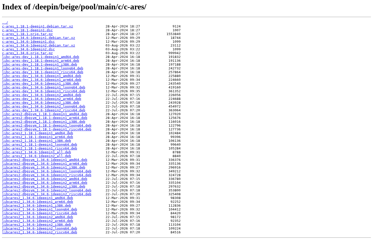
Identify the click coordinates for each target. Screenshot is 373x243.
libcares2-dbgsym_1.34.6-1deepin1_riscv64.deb (46, 175)
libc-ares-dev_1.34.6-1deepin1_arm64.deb (41, 80)
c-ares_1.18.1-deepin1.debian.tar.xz (37, 26)
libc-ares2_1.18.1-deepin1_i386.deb (36, 141)
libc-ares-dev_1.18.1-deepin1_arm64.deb (40, 61)
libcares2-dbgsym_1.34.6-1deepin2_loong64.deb (46, 190)
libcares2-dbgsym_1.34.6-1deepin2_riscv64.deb (46, 194)
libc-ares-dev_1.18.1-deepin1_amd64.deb (40, 57)
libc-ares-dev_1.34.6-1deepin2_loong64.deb (43, 106)
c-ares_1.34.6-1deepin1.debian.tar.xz (38, 38)
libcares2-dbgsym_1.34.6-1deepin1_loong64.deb (46, 171)
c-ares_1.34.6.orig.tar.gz (27, 53)
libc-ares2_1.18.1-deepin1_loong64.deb (39, 144)
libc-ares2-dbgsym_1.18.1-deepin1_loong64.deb (46, 125)
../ (5, 22)
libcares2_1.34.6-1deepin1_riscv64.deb (39, 213)
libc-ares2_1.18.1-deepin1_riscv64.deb (39, 148)
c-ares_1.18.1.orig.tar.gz (27, 34)
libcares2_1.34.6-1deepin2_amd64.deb (37, 217)
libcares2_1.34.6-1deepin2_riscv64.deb (39, 232)
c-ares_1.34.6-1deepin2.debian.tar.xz (38, 45)
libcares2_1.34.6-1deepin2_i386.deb (36, 224)
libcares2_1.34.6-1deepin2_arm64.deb (37, 221)
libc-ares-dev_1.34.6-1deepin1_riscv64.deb (43, 91)
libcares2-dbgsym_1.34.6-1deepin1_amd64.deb (44, 160)
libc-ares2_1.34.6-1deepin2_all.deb (36, 156)
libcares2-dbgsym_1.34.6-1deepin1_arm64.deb (44, 163)
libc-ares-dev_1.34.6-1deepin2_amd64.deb (41, 95)
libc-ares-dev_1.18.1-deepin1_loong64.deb (42, 68)
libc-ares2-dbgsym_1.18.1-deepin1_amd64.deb (44, 114)
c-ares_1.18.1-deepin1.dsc (27, 30)
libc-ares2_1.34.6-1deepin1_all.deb (36, 152)
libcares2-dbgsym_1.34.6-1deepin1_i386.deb (43, 167)
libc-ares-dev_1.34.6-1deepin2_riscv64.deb (43, 110)
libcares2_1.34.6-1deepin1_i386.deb (36, 205)
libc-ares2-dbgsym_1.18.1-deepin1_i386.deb (43, 122)
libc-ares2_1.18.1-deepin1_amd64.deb (37, 133)
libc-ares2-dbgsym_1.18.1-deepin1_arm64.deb (44, 118)
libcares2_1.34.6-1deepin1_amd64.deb (37, 198)
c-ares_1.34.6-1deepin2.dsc (28, 49)
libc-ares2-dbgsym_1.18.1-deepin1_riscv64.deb (46, 129)
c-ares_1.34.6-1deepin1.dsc (28, 41)
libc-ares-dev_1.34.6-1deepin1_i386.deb (40, 83)
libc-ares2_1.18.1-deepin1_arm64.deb (37, 137)
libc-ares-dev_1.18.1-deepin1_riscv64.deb (42, 72)
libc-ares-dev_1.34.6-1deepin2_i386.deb (40, 102)
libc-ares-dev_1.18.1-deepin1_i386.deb (39, 64)
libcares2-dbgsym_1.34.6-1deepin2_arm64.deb (44, 183)
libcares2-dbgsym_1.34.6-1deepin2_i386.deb (43, 186)
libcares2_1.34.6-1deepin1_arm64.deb (37, 202)
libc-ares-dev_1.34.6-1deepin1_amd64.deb (41, 76)
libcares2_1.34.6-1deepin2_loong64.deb (39, 228)
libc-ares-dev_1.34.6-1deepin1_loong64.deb (43, 87)
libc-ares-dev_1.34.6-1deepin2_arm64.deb (41, 99)
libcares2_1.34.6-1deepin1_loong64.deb (39, 209)
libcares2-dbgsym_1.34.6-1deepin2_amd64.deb (44, 179)
